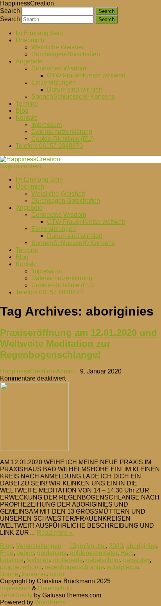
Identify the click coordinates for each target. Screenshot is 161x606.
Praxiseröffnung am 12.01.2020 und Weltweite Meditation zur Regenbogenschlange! (78, 343)
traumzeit (34, 574)
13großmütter (87, 546)
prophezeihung (21, 567)
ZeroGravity (16, 595)
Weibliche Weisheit (58, 47)
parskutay (136, 560)
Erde (6, 553)
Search (10, 10)
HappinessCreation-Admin (37, 371)
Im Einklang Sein (39, 33)
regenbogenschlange (74, 567)
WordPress (49, 602)
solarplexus (123, 567)
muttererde (68, 560)
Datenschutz (55, 588)
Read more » (55, 532)
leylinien (38, 560)
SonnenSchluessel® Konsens (73, 96)
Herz (127, 553)
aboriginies (141, 546)
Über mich (30, 40)
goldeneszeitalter (93, 553)
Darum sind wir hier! (74, 89)
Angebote (29, 61)
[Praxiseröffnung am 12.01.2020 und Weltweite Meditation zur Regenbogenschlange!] (80, 417)
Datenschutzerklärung (61, 131)
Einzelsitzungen (53, 82)
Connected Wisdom (58, 68)
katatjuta (11, 560)
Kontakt (26, 117)
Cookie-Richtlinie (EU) (62, 138)
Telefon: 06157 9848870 (49, 145)
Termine (27, 103)
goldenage (52, 553)
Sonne (9, 574)
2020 (116, 546)
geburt (25, 553)
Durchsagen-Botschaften (65, 54)
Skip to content (20, 166)
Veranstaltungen (38, 546)
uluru (57, 574)
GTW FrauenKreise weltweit (86, 75)
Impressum (46, 124)
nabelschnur (103, 560)
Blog (22, 110)
